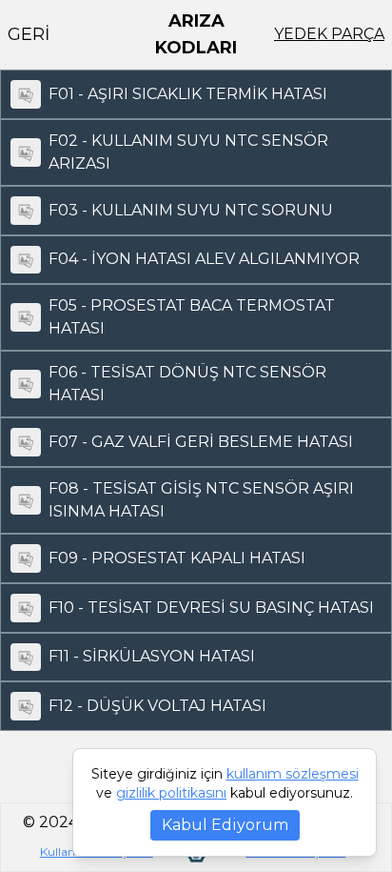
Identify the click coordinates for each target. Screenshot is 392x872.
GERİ (28, 34)
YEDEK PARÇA (329, 34)
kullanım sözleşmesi (292, 773)
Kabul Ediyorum (225, 825)
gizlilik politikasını (171, 792)
